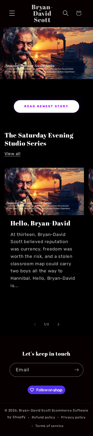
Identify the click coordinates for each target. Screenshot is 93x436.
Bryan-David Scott (35, 410)
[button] (12, 13)
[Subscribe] (76, 370)
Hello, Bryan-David (40, 223)
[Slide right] (58, 324)
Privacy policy (73, 417)
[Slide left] (35, 324)
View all (13, 153)
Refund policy (43, 417)
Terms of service (49, 426)
